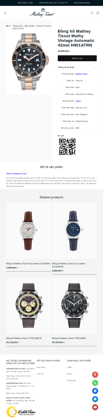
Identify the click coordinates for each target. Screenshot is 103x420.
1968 (69, 367)
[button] (5, 13)
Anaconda (71, 380)
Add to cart (77, 58)
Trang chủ (17, 26)
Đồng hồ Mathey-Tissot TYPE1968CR (24, 338)
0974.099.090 (12, 379)
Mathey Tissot (81, 74)
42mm (78, 101)
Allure (69, 374)
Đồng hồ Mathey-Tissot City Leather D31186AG (28, 264)
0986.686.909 (22, 393)
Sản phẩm (29, 26)
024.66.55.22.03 (23, 376)
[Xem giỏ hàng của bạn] (97, 13)
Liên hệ (40, 374)
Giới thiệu (41, 367)
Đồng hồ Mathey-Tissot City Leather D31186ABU (68, 265)
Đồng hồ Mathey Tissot (16, 173)
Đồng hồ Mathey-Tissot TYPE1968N (69, 338)
